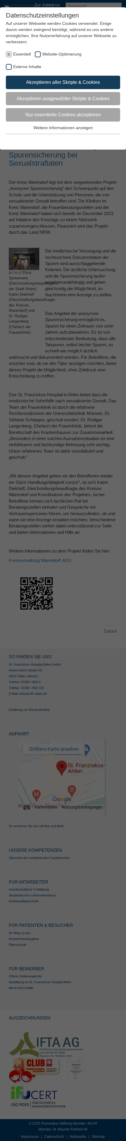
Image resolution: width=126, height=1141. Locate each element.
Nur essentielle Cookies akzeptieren (63, 114)
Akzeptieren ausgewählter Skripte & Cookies (63, 98)
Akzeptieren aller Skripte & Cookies (63, 82)
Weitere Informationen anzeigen (63, 127)
